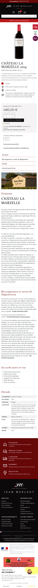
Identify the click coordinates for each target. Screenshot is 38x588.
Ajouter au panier (14, 120)
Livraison (3, 501)
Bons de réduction (25, 528)
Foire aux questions (6, 507)
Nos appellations (25, 507)
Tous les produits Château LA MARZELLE (16, 148)
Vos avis (22, 509)
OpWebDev (22, 540)
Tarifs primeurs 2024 (7, 523)
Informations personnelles (27, 519)
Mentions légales (25, 501)
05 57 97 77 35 (19, 537)
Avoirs (22, 523)
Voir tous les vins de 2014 (11, 144)
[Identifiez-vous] (13, 12)
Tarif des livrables (6, 521)
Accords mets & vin (8, 168)
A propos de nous (25, 511)
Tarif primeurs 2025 (6, 525)
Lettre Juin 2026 (5, 519)
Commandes (24, 521)
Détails (4, 164)
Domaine (5, 155)
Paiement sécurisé (6, 503)
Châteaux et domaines (26, 513)
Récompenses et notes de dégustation (15, 159)
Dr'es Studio (30, 540)
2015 (6, 138)
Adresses (23, 525)
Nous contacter (5, 505)
